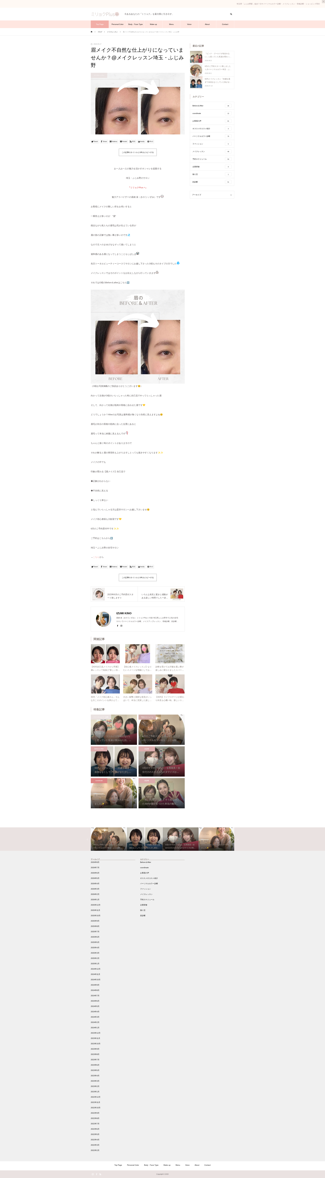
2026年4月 (95, 884)
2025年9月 (95, 921)
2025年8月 (95, 926)
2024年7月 (95, 996)
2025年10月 (95, 916)
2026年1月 (95, 900)
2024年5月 (95, 1006)
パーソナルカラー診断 (101, 717)
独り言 (142, 910)
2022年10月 (95, 1108)
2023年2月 (95, 1086)
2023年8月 (95, 1054)
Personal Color (118, 24)
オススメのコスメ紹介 (149, 878)
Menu (171, 24)
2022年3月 (95, 1145)
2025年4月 (95, 948)
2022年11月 (95, 1102)
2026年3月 (95, 889)
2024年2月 (95, 1022)
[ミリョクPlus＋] (105, 14)
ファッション (145, 889)
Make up (153, 24)
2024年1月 (95, 1028)
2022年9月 (95, 1113)
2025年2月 (95, 958)
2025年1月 (95, 964)
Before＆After (99, 749)
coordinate (99, 781)
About (207, 24)
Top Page (100, 24)
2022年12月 (95, 1097)
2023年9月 (95, 1049)
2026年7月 (95, 868)
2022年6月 (95, 1129)
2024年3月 (95, 1017)
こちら (96, 557)
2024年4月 (95, 1012)
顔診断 (146, 749)
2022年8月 (95, 1118)
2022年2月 (95, 1150)
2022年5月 (95, 1134)
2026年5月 (95, 878)
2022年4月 (95, 1140)
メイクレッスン (99, 75)
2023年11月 (95, 1038)
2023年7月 (95, 1060)
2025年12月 (95, 905)
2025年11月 (95, 910)
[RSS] (100, 1174)
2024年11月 (95, 974)
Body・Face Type (135, 24)
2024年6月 (95, 1001)
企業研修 (143, 905)
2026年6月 (95, 873)
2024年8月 (95, 990)
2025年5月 (95, 942)
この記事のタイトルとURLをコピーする (138, 152)
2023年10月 (95, 1044)
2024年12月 (95, 969)
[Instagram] (121, 625)
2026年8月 (95, 862)
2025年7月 (95, 932)
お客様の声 (144, 873)
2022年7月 (95, 1124)
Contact (225, 24)
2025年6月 (95, 937)
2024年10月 (95, 980)
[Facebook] (117, 625)
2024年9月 (95, 985)
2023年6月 (95, 1065)
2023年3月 (95, 1081)
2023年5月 (95, 1070)
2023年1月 (95, 1092)
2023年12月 (95, 1033)
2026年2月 (95, 894)
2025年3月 (95, 953)
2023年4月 (95, 1076)
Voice (189, 24)
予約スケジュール (147, 717)
